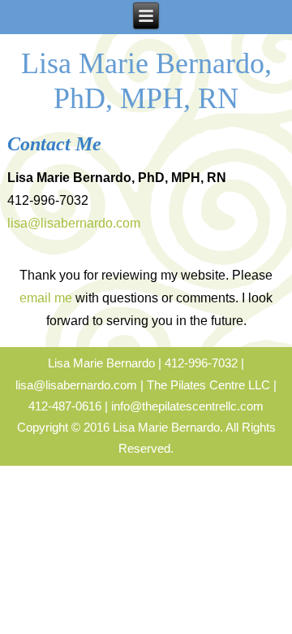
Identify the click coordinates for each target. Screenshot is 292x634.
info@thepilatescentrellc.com (187, 406)
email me (45, 298)
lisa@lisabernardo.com (73, 223)
